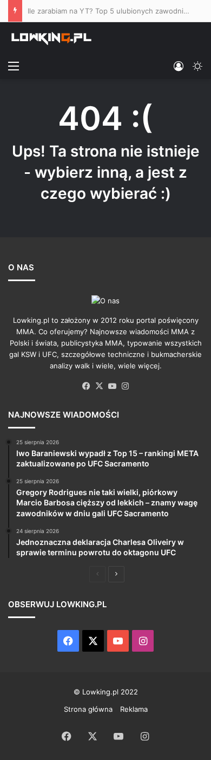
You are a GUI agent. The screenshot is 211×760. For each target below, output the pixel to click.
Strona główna (88, 709)
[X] (99, 386)
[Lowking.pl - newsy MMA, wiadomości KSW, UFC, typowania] (51, 38)
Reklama (134, 709)
